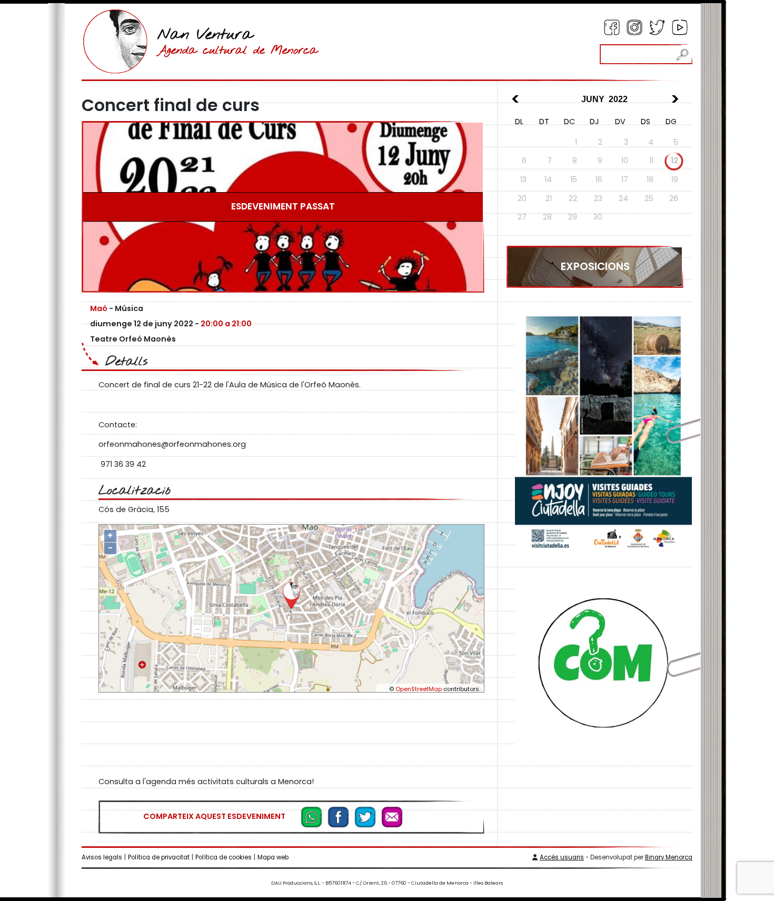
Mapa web (273, 857)
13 (523, 179)
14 (548, 179)
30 (597, 217)
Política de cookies (223, 857)
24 (623, 198)
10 (624, 160)
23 (598, 198)
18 (650, 179)
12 (674, 160)
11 (651, 160)
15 (573, 179)
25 (648, 198)
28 (547, 217)
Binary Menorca (668, 857)
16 (599, 179)
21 (548, 198)
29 (572, 217)
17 (624, 179)
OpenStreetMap (418, 689)
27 (522, 217)
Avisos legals (102, 857)
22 (573, 198)
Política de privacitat (159, 857)
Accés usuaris (562, 857)
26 (673, 198)
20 (522, 198)
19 (674, 179)
